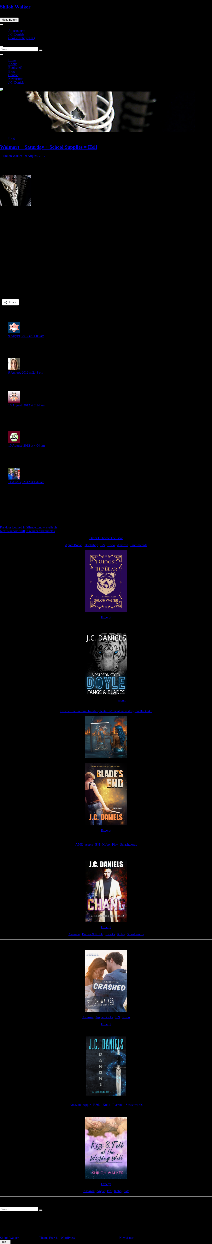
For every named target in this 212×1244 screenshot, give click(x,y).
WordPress (68, 1237)
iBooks (110, 934)
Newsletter (15, 79)
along (121, 700)
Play (115, 844)
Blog (11, 71)
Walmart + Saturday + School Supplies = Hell (48, 147)
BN (102, 545)
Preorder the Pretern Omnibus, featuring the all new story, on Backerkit (106, 711)
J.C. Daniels (16, 34)
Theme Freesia (48, 1237)
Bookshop (91, 545)
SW (126, 1191)
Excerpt (106, 617)
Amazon (122, 545)
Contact (13, 75)
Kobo (111, 545)
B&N (96, 1104)
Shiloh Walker (15, 6)
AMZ (79, 844)
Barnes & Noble (92, 934)
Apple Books (73, 545)
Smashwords (138, 545)
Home (12, 60)
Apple (89, 844)
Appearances (16, 30)
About (12, 64)
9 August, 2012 (35, 156)
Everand (117, 1104)
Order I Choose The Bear (106, 538)
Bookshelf (15, 67)
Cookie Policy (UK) (21, 38)
